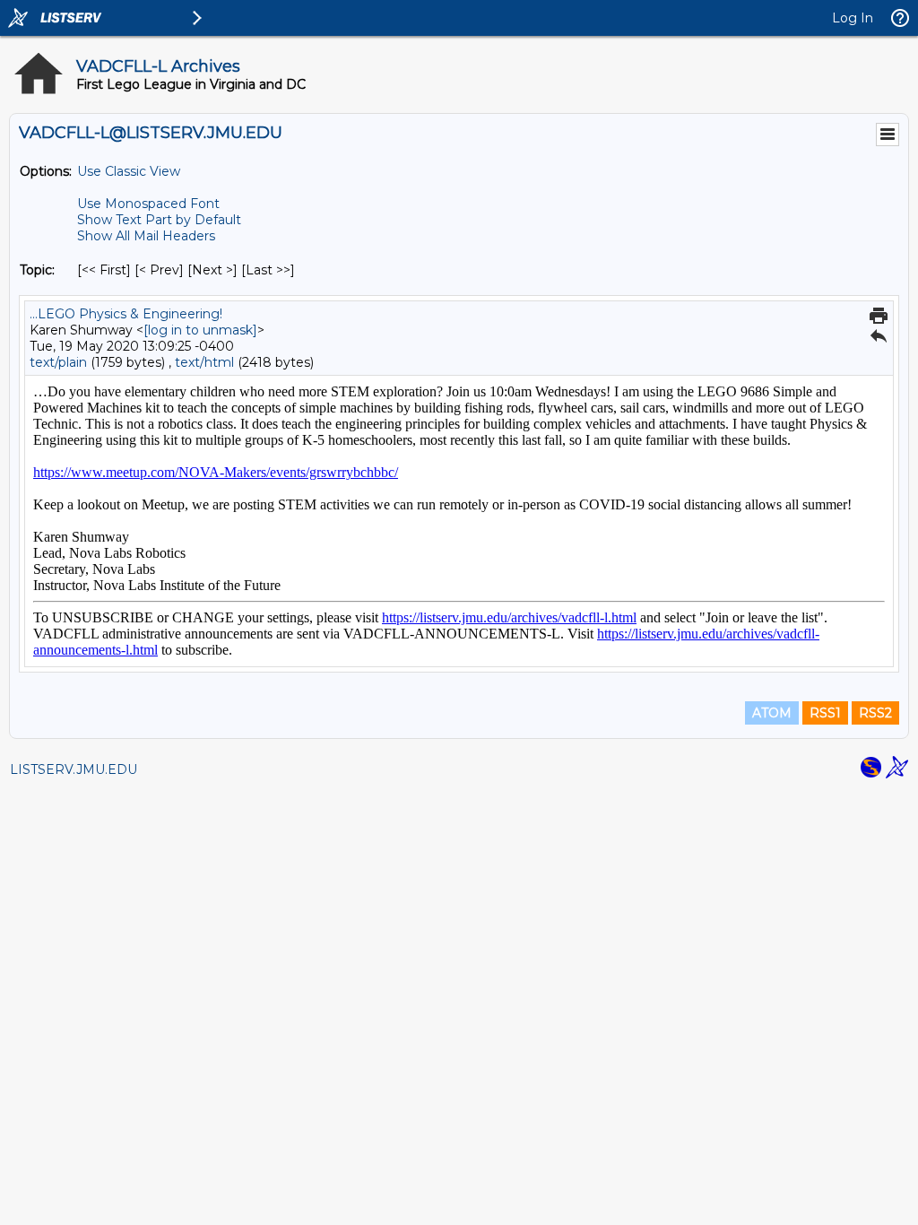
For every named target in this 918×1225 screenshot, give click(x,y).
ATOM (772, 713)
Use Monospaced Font (148, 203)
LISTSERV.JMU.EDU (73, 769)
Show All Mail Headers (146, 236)
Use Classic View (128, 171)
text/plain (58, 362)
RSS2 (875, 713)
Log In (852, 18)
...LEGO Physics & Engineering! (126, 314)
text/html (204, 362)
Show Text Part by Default (159, 220)
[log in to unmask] (200, 330)
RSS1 (825, 713)
